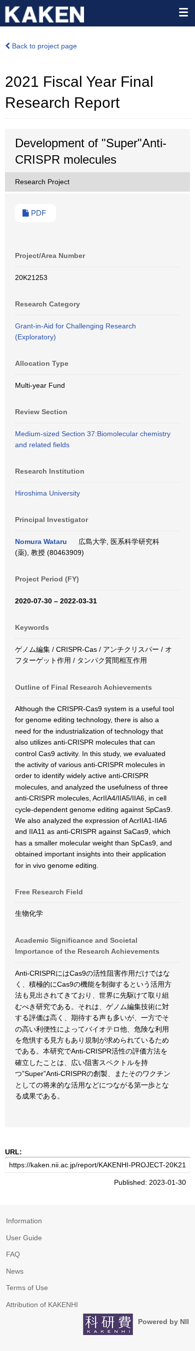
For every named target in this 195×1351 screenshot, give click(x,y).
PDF (37, 213)
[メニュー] (183, 12)
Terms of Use (27, 1288)
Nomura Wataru (41, 541)
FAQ (13, 1254)
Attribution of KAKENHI (42, 1305)
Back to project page (43, 46)
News (15, 1271)
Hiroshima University (47, 493)
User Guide (24, 1238)
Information (24, 1221)
